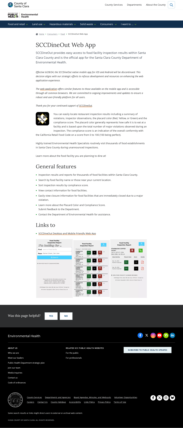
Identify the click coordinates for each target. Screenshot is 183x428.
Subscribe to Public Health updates (147, 350)
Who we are (13, 352)
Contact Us (43, 402)
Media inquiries (15, 372)
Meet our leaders (16, 357)
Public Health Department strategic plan (26, 362)
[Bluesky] (172, 398)
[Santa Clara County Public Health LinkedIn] (172, 335)
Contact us (13, 377)
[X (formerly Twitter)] (159, 398)
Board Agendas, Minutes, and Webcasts (92, 397)
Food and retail (16, 24)
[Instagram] (166, 398)
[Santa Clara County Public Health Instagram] (153, 335)
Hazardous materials (61, 24)
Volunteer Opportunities (125, 397)
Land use (37, 24)
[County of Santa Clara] (18, 5)
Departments (134, 4)
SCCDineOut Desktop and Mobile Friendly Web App (67, 233)
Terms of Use (120, 402)
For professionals (74, 357)
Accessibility (75, 402)
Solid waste (86, 24)
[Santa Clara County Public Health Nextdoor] (166, 335)
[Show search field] (171, 4)
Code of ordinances (17, 382)
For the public (72, 352)
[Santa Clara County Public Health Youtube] (159, 335)
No (66, 316)
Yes (51, 316)
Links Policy (89, 402)
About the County (156, 4)
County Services (114, 4)
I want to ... (127, 24)
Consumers (107, 24)
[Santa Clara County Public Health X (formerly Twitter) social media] (146, 335)
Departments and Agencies (58, 397)
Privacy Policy (104, 402)
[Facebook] (153, 398)
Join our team (14, 367)
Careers (30, 402)
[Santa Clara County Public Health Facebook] (140, 335)
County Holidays (58, 402)
